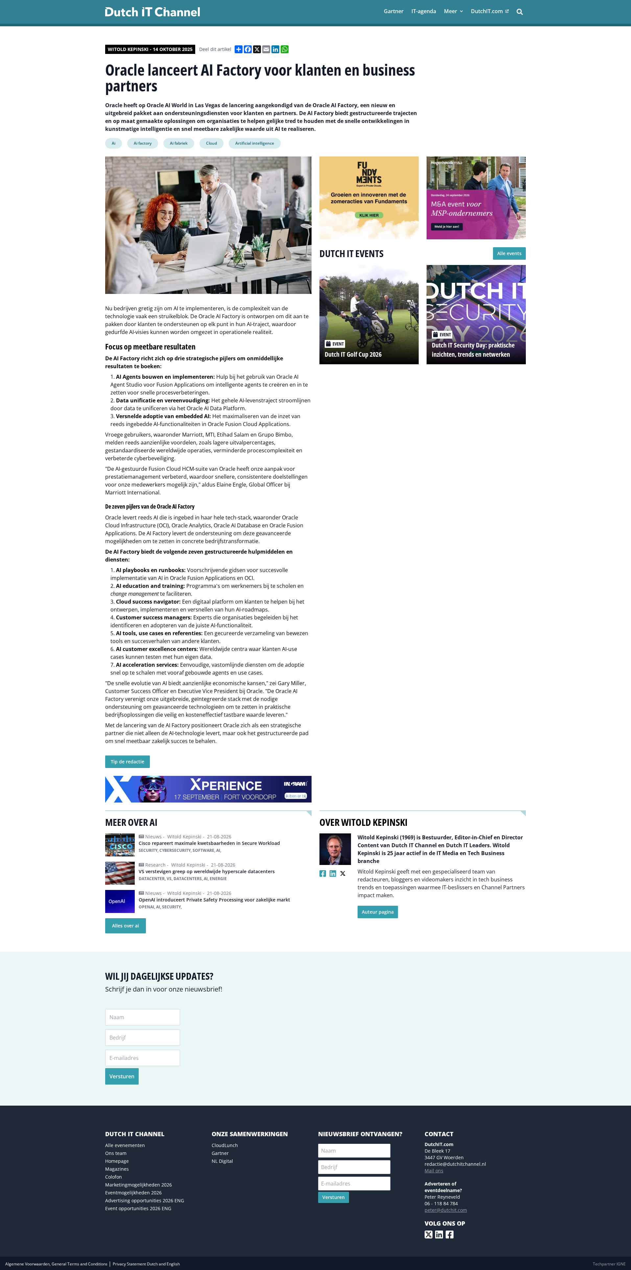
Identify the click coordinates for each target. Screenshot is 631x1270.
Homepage (117, 1161)
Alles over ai (125, 926)
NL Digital (222, 1161)
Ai (113, 143)
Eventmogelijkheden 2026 (133, 1192)
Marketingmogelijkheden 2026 (138, 1185)
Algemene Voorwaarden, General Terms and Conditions (56, 1264)
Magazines (117, 1169)
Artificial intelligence (254, 143)
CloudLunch (225, 1145)
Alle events (509, 253)
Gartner (220, 1153)
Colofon (113, 1177)
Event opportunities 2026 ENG (138, 1208)
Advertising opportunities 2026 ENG (144, 1200)
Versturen (121, 1076)
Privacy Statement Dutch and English (146, 1264)
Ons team (116, 1153)
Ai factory (143, 143)
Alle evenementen (125, 1145)
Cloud (211, 143)
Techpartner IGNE (609, 1264)
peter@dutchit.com (446, 1210)
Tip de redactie (127, 761)
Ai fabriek (179, 143)
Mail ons (434, 1170)
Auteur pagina (378, 912)
